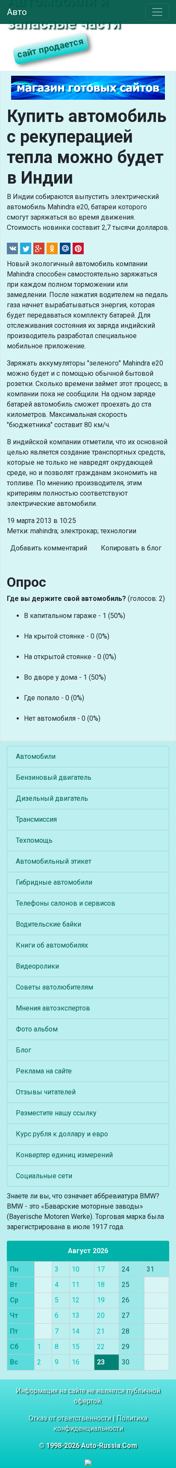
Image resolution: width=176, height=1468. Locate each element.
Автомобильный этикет (53, 861)
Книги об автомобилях (52, 945)
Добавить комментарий (48, 548)
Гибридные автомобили (54, 882)
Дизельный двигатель (52, 798)
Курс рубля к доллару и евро (62, 1134)
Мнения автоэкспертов (53, 1008)
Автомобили (36, 756)
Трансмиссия (36, 819)
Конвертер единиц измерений (64, 1155)
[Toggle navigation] (157, 12)
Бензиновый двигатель (53, 777)
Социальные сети (44, 1176)
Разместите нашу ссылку (56, 1113)
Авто (17, 12)
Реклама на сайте (44, 1071)
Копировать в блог (131, 548)
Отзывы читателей (46, 1092)
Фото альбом (37, 1029)
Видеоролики (37, 966)
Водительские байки (48, 924)
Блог (23, 1050)
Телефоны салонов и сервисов (65, 903)
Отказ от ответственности (70, 1418)
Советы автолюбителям (54, 987)
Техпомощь (34, 840)
